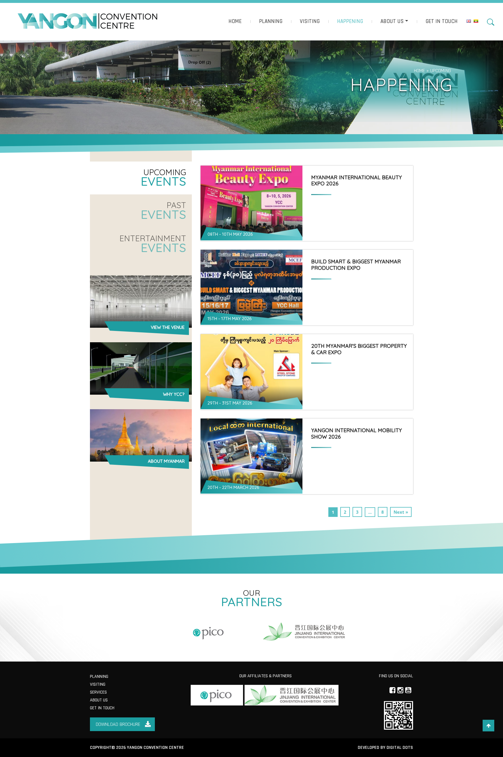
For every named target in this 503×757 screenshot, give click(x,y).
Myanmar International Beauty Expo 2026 (356, 180)
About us (99, 700)
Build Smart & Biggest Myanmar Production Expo (356, 264)
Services (98, 692)
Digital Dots (400, 747)
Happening (350, 21)
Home (235, 21)
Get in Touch (442, 21)
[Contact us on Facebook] (392, 690)
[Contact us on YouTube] (408, 690)
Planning (270, 21)
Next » (401, 512)
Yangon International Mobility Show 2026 (356, 433)
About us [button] (392, 21)
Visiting (310, 21)
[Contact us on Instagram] (400, 690)
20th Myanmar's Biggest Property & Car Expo (359, 349)
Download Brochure (118, 724)
